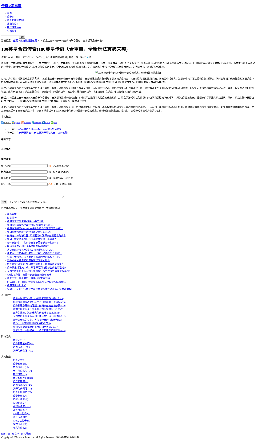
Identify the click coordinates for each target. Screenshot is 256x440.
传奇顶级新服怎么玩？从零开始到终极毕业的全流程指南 (36, 267)
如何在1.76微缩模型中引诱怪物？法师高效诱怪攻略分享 (36, 235)
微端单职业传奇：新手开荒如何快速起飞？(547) (38, 309)
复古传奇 (20, 424)
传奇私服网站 (22, 392)
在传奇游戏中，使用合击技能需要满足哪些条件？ (33, 242)
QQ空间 (17, 123)
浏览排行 (12, 218)
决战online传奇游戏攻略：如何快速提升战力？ (31, 250)
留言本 (15, 433)
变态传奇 (20, 428)
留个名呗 (6, 165)
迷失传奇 (20, 410)
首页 (9, 13)
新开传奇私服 (14, 27)
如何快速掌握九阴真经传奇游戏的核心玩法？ (31, 225)
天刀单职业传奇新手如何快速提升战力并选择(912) (39, 316)
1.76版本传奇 (21, 413)
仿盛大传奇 (20, 399)
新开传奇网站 (22, 388)
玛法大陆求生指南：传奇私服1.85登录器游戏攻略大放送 (36, 282)
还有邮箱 (6, 172)
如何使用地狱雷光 (16, 285)
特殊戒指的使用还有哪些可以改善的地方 (28, 260)
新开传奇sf (20, 374)
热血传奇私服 (22, 385)
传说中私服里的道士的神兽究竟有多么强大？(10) (38, 298)
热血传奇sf (12, 24)
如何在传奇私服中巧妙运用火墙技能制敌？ (29, 232)
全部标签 (12, 31)
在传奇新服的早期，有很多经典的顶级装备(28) (37, 320)
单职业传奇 (22, 406)
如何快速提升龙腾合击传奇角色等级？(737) (35, 327)
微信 (55, 123)
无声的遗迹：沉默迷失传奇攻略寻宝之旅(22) (36, 312)
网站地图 (26, 433)
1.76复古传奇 (22, 420)
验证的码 (6, 184)
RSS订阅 (5, 433)
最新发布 (12, 214)
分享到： (7, 123)
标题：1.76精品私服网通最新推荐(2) (32, 323)
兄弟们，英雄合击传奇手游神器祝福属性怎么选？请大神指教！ (40, 289)
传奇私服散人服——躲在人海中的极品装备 (39, 129)
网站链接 (6, 178)
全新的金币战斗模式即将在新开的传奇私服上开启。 (34, 257)
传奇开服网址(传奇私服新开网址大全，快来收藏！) (43, 132)
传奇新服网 (21, 381)
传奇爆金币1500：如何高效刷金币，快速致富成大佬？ (35, 264)
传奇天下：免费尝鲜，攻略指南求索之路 (28, 278)
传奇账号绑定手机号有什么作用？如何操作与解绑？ (34, 253)
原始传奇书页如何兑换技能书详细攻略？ (28, 246)
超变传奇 (20, 417)
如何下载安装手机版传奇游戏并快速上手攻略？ (32, 239)
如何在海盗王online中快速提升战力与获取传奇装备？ (35, 228)
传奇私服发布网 (15, 20)
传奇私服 (20, 363)
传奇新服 (20, 395)
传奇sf (10, 16)
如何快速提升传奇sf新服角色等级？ (25, 221)
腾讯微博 (37, 123)
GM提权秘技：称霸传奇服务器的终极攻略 (29, 274)
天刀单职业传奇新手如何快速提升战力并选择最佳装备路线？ (39, 271)
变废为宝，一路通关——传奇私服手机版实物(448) (39, 330)
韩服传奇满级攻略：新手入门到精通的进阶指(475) (39, 302)
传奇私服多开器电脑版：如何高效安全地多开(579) (39, 305)
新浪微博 (27, 123)
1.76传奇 (19, 403)
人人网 (47, 123)
